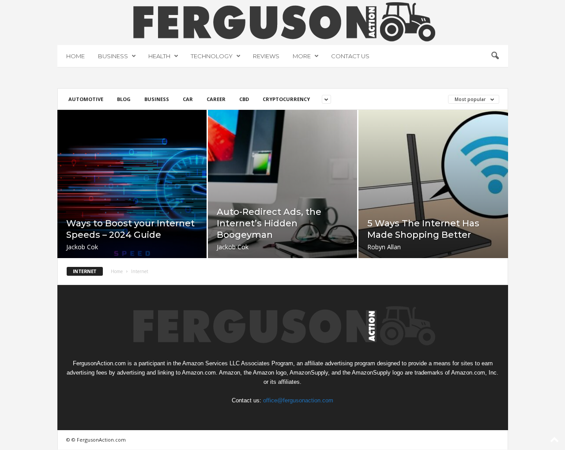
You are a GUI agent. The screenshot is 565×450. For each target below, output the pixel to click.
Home (75, 56)
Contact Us (350, 56)
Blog (124, 99)
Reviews (266, 56)
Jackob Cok (82, 247)
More (302, 56)
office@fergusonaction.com (298, 400)
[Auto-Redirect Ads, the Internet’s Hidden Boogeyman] (282, 197)
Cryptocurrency (286, 99)
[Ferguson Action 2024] (282, 21)
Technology (212, 56)
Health (159, 56)
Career (216, 99)
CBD (244, 99)
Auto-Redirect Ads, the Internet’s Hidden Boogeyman (269, 223)
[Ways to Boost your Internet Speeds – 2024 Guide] (132, 197)
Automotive (85, 99)
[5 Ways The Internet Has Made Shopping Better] (433, 197)
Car (188, 99)
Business (113, 56)
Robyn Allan (384, 247)
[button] (495, 56)
